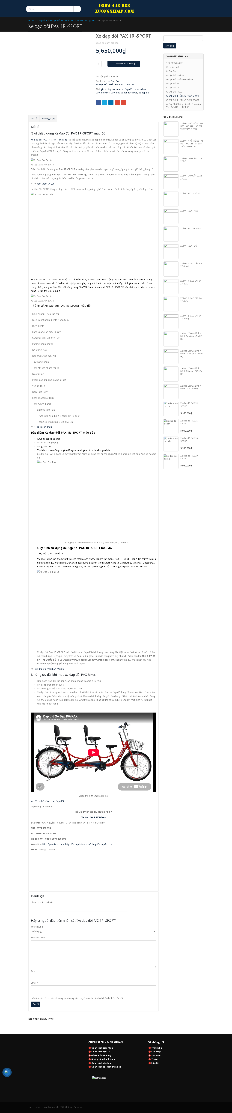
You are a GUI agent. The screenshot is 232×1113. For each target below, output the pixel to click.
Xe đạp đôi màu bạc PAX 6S (49, 668)
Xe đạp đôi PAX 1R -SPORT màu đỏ (49, 139)
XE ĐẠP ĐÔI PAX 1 (174, 83)
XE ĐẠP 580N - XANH (189, 210)
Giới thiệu (156, 1051)
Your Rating (37, 926)
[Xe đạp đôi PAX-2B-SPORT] (170, 443)
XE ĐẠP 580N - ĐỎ (188, 245)
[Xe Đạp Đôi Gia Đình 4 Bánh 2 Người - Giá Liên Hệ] (170, 374)
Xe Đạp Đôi (113, 81)
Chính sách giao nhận (102, 1048)
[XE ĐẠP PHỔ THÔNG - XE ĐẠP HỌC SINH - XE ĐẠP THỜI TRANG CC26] (170, 129)
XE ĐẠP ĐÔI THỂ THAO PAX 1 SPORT (115, 84)
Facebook (98, 102)
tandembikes (130, 92)
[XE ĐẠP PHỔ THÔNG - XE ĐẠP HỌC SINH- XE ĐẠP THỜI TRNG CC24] (170, 146)
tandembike (117, 92)
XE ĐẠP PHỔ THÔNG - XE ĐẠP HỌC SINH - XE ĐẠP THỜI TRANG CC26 (191, 126)
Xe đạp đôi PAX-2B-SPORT (189, 439)
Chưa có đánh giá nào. (107, 42)
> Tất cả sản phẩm (43, 426)
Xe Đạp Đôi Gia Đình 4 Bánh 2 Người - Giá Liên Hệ (191, 371)
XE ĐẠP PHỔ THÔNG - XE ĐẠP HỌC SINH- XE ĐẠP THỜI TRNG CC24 (191, 143)
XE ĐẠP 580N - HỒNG (190, 193)
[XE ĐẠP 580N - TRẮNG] (170, 234)
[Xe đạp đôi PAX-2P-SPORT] (170, 461)
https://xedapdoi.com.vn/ (78, 844)
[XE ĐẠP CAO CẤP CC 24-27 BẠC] (170, 181)
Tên (34, 971)
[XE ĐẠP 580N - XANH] (170, 216)
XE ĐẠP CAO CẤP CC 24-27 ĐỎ (191, 160)
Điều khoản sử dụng (101, 1055)
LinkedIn (110, 102)
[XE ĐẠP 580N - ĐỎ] (170, 251)
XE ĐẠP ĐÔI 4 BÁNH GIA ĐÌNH (179, 79)
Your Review (38, 937)
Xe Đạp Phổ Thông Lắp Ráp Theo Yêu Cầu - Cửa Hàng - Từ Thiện (183, 105)
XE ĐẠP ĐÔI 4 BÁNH (175, 75)
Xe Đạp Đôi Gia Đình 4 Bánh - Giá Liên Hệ (190, 387)
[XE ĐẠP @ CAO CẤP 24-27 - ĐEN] (170, 303)
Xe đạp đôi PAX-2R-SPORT (189, 404)
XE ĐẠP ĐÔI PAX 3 (174, 91)
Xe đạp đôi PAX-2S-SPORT (189, 422)
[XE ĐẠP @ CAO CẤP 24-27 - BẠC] (170, 286)
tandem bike (140, 89)
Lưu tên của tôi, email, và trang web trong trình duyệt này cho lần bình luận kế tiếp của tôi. (77, 998)
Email (123, 102)
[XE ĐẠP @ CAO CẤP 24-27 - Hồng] (170, 321)
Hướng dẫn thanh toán (103, 1059)
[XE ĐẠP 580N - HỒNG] (170, 198)
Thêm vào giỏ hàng (125, 63)
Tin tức (155, 1059)
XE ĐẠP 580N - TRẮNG (190, 228)
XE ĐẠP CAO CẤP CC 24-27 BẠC (191, 177)
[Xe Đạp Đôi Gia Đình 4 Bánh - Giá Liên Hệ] (170, 391)
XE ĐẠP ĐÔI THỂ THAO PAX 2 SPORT (182, 100)
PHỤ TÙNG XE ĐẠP (174, 62)
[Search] (77, 9)
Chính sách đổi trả (100, 1051)
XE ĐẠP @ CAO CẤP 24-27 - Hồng (191, 317)
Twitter (104, 102)
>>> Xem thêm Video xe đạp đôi (47, 801)
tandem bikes (103, 92)
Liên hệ (154, 1063)
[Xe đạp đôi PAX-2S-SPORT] (170, 426)
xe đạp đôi (144, 92)
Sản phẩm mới (172, 67)
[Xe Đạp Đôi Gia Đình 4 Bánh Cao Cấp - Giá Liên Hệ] (170, 338)
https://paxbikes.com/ (53, 844)
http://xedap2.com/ (102, 844)
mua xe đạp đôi (124, 89)
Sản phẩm (156, 1055)
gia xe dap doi (108, 89)
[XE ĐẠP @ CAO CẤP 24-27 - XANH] (170, 269)
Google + (117, 102)
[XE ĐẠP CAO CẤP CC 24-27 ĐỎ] (170, 164)
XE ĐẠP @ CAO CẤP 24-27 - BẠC (191, 282)
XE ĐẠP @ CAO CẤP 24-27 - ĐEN (191, 299)
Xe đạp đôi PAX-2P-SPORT (189, 457)
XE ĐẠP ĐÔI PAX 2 (174, 87)
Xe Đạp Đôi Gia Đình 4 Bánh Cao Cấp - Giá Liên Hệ (191, 336)
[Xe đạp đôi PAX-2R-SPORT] (170, 408)
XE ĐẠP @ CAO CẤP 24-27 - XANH (191, 265)
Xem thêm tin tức (45, 183)
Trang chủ (156, 1048)
